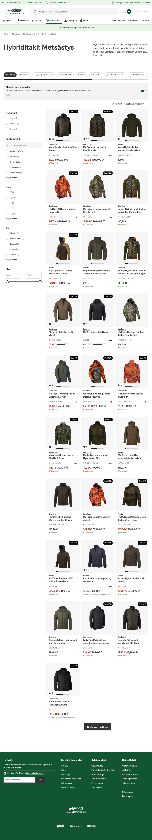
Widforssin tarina (129, 765)
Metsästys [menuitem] (54, 20)
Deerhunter (53, 144)
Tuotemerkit (132, 20)
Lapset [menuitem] (38, 20)
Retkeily (64, 765)
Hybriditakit (52, 34)
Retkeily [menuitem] (70, 20)
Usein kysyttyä (97, 774)
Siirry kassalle (140, 11)
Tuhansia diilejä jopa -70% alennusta (75, 27)
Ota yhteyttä (97, 765)
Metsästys (16, 34)
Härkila (120, 144)
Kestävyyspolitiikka (130, 774)
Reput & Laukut (68, 787)
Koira (63, 770)
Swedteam (53, 206)
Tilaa (40, 779)
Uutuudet (145, 20)
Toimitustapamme (99, 778)
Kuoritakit (82, 75)
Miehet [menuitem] (9, 20)
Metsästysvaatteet (30, 34)
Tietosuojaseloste (129, 778)
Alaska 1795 (87, 144)
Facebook (128, 792)
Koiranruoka (66, 783)
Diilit (114, 20)
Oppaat (121, 20)
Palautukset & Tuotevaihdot (103, 770)
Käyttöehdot (96, 787)
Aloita (6, 34)
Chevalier (121, 206)
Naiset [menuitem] (23, 20)
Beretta (51, 267)
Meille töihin (127, 770)
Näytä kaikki (11, 177)
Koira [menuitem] (85, 20)
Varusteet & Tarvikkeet (71, 778)
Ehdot (8, 95)
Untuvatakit (95, 75)
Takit (42, 34)
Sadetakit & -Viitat (65, 75)
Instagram (128, 796)
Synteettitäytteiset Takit (115, 75)
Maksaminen (97, 783)
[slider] (7, 281)
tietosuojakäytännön (35, 773)
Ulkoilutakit (24, 75)
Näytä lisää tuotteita (97, 726)
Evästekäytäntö (128, 783)
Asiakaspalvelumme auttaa (140, 2)
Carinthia (86, 329)
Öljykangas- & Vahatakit (44, 75)
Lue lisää (97, 55)
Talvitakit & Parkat (137, 75)
